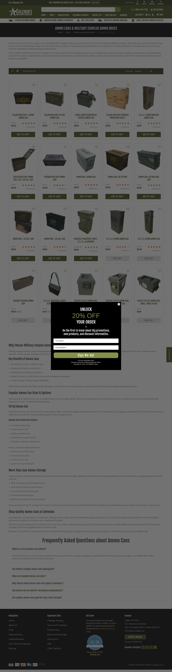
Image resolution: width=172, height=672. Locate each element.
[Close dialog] (119, 304)
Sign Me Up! (86, 355)
